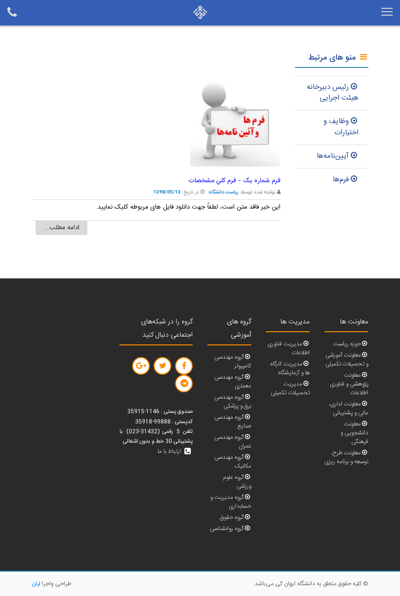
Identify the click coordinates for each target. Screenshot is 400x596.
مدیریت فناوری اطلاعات (288, 349)
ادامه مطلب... (61, 227)
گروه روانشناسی (227, 528)
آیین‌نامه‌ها (333, 156)
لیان (36, 584)
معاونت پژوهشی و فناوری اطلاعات (349, 384)
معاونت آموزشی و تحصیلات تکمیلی (346, 360)
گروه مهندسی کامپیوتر (232, 362)
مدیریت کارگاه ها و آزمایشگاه (290, 369)
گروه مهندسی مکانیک (232, 462)
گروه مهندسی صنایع (232, 422)
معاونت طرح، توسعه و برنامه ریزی (346, 457)
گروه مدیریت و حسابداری (230, 502)
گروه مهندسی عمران (232, 442)
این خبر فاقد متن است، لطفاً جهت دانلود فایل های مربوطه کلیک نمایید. (188, 207)
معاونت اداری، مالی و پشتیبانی (348, 409)
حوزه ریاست (347, 344)
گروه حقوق (232, 517)
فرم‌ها (341, 179)
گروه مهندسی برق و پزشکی (232, 402)
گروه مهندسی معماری (232, 382)
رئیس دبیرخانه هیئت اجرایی (333, 93)
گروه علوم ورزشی (237, 482)
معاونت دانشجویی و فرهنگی (354, 433)
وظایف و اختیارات (341, 127)
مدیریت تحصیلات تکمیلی (290, 389)
